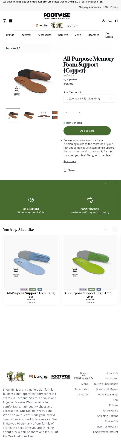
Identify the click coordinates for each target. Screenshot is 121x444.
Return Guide (110, 410)
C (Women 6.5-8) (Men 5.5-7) (83, 98)
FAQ (115, 400)
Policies (113, 405)
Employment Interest (105, 432)
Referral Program (107, 426)
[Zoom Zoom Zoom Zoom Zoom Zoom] (31, 81)
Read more (69, 161)
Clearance (83, 394)
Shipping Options (107, 416)
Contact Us (111, 421)
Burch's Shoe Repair (106, 384)
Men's (85, 384)
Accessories (82, 389)
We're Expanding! (108, 394)
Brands (84, 373)
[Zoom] (12, 101)
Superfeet (31, 299)
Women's (83, 378)
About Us (112, 373)
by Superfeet (70, 79)
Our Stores (111, 378)
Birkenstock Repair (106, 389)
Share (71, 170)
